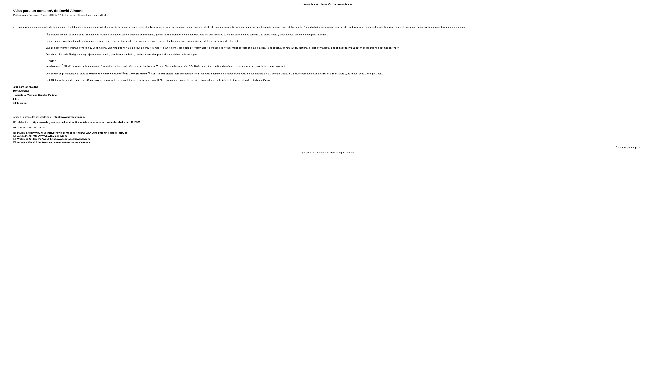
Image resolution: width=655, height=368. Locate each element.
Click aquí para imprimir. (629, 147)
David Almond (53, 66)
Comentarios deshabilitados (93, 15)
